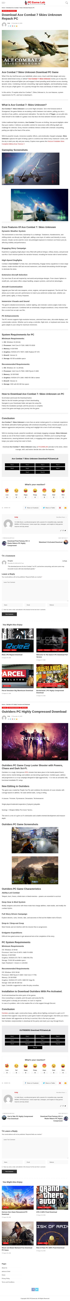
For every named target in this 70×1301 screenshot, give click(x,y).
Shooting (5, 10)
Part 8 (57, 468)
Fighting (54, 683)
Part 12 (58, 1044)
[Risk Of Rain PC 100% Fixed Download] (52, 1233)
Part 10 (42, 472)
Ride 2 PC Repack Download (12, 655)
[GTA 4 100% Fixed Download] (52, 1198)
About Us (4, 1268)
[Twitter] (10, 26)
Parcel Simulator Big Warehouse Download (17, 690)
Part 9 (27, 472)
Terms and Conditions (8, 1282)
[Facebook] (8, 26)
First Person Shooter (14, 707)
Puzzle (40, 650)
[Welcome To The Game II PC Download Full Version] (52, 640)
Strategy (54, 650)
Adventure (47, 683)
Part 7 (42, 468)
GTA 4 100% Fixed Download (46, 1212)
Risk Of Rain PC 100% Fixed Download (50, 1248)
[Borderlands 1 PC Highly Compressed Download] (52, 676)
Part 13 (35, 1047)
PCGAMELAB (43, 447)
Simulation (13, 10)
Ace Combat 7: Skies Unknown (39, 79)
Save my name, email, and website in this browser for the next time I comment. (25, 609)
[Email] (17, 26)
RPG (26, 772)
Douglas (10, 561)
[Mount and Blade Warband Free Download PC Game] (18, 1233)
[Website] (61, 530)
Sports (13, 650)
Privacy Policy (6, 1278)
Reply (65, 561)
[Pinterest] (13, 26)
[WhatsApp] (15, 26)
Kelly (8, 23)
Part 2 (27, 464)
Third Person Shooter (50, 685)
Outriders (5, 1013)
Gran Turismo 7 (19, 144)
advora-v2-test (6, 1271)
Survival (61, 650)
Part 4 (57, 464)
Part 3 (42, 464)
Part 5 (12, 468)
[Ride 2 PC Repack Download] (18, 640)
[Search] (66, 2)
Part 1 (12, 464)
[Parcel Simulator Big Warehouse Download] (18, 676)
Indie (45, 1243)
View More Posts (60, 517)
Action (40, 683)
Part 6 (27, 468)
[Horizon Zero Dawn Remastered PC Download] (18, 1198)
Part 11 (42, 1044)
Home (3, 7)
